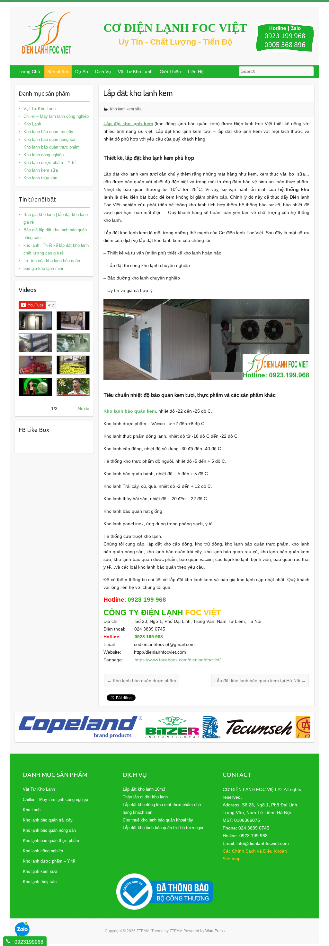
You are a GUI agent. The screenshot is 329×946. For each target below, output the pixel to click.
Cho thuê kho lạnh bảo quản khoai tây (158, 820)
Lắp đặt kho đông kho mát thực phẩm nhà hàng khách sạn (162, 808)
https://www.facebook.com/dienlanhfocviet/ (178, 659)
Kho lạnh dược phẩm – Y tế (49, 162)
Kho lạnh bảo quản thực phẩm (51, 147)
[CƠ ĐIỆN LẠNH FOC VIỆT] (47, 33)
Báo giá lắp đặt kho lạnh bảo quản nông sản (55, 234)
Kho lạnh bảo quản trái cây (48, 131)
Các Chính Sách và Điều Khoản (255, 851)
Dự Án (81, 71)
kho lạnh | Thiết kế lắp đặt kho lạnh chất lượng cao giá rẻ (56, 249)
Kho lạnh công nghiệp (43, 154)
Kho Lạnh (32, 124)
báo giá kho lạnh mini (43, 268)
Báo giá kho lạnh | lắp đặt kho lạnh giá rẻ (55, 218)
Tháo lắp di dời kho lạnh (145, 797)
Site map (232, 858)
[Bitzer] (45, 727)
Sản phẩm (57, 71)
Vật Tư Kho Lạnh (135, 71)
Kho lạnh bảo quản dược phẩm (141, 680)
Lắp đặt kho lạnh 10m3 (144, 789)
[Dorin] (218, 727)
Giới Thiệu (170, 71)
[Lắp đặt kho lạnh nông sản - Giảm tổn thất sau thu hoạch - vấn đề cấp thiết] (73, 387)
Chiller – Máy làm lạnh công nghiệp (56, 116)
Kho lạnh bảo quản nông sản (49, 139)
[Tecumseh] (120, 727)
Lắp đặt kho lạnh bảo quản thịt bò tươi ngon (163, 827)
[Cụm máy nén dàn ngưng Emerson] (295, 727)
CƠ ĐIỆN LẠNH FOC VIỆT (175, 28)
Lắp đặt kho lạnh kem (128, 123)
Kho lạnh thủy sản (40, 178)
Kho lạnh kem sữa (126, 109)
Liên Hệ (196, 71)
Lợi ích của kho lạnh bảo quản (51, 260)
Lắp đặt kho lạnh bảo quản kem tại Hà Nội (260, 680)
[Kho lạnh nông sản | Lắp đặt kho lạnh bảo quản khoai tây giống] (35, 387)
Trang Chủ (29, 71)
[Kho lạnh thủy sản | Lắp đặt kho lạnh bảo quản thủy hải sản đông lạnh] (73, 342)
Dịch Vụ (103, 71)
